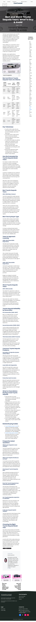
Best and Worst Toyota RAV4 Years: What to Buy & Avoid (17, 586)
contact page (30, 108)
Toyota (16, 13)
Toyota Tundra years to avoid (11, 433)
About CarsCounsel (22, 596)
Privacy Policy (3, 608)
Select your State (24, 1)
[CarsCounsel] (18, 3)
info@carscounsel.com (25, 610)
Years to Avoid (21, 13)
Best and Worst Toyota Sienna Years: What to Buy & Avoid (5, 586)
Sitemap (20, 599)
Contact (4, 4)
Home (4, 1)
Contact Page (3, 610)
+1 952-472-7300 (25, 608)
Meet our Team (21, 597)
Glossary (8, 1)
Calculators (14, 1)
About (32, 1)
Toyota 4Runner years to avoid (11, 426)
